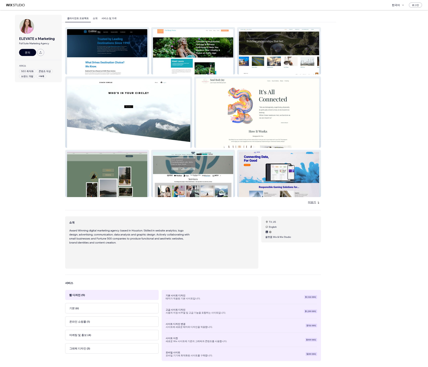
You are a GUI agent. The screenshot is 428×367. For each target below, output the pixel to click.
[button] (107, 50)
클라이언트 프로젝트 (78, 18)
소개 (95, 18)
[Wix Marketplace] (15, 5)
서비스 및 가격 (109, 18)
